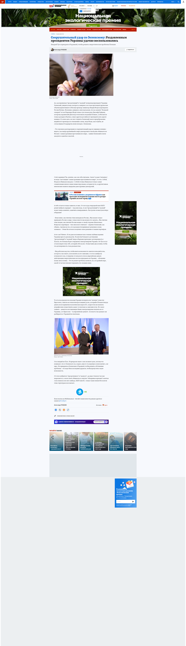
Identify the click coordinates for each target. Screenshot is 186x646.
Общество (41, 1)
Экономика (49, 1)
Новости (59, 29)
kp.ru (106, 405)
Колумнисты (100, 1)
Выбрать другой (87, 11)
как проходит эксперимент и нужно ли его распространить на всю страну (87, 196)
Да (81, 11)
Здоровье (69, 1)
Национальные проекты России (127, 1)
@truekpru (62, 401)
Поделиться (131, 49)
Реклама (123, 5)
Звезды (62, 1)
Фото (9, 1)
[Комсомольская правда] (57, 5)
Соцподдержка (79, 1)
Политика (33, 1)
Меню (2, 2)
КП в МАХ (89, 29)
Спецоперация (23, 1)
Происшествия (110, 1)
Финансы (160, 1)
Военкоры (73, 29)
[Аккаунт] (183, 2)
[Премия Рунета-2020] (71, 6)
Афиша (124, 29)
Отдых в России (96, 29)
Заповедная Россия (107, 29)
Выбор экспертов (144, 1)
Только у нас (66, 29)
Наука (87, 1)
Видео (15, 1)
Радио (116, 5)
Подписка (132, 5)
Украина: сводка (81, 29)
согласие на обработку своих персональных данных (124, 505)
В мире (56, 1)
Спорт (92, 1)
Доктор (153, 1)
